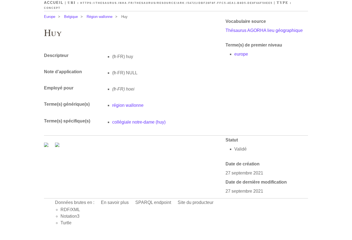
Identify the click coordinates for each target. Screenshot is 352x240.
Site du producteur (195, 202)
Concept (52, 8)
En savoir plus (115, 202)
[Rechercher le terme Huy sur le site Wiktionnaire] (57, 145)
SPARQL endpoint (153, 202)
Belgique (71, 17)
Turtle (66, 222)
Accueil (54, 3)
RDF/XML (70, 209)
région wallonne (128, 105)
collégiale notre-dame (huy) (139, 122)
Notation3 (70, 216)
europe (241, 54)
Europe (49, 17)
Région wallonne (99, 17)
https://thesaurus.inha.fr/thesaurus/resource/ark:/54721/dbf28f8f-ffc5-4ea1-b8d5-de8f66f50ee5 (176, 3)
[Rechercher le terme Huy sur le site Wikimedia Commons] (47, 145)
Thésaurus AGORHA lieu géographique (264, 30)
